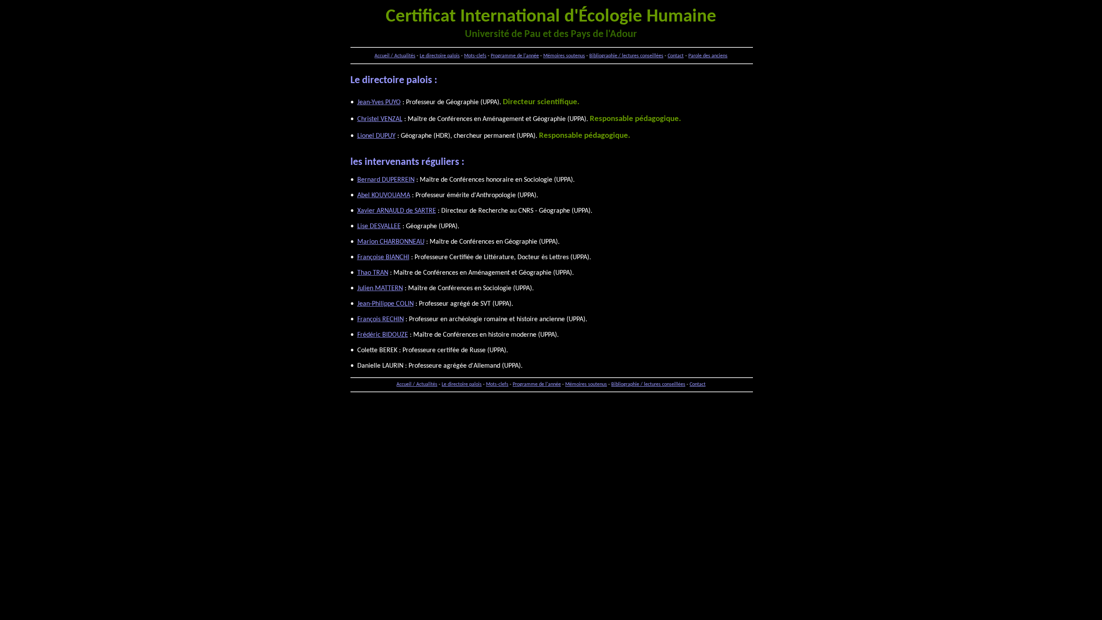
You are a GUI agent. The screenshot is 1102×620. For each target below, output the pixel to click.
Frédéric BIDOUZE (382, 335)
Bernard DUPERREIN (386, 180)
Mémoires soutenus (564, 56)
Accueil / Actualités (395, 56)
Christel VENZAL (379, 119)
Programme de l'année (515, 56)
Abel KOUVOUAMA (383, 195)
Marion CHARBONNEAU (390, 242)
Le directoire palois (440, 56)
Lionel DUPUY (376, 136)
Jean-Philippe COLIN (385, 304)
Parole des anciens (707, 56)
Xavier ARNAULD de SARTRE (396, 211)
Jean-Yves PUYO (379, 102)
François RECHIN (380, 319)
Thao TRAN (372, 273)
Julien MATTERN (380, 288)
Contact (676, 56)
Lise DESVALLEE (379, 226)
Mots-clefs (475, 56)
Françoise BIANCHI (383, 257)
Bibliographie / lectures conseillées (626, 56)
